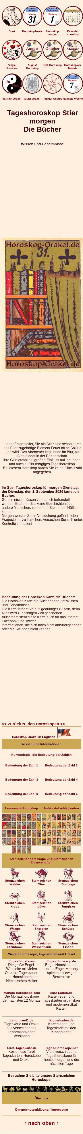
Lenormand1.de (21, 1020)
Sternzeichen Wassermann (41, 945)
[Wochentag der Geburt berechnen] (52, 92)
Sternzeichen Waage (15, 926)
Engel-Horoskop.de (61, 961)
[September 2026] (52, 59)
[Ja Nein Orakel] (12, 92)
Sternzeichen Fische (68, 945)
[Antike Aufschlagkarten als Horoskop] (61, 852)
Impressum (59, 1109)
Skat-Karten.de (61, 993)
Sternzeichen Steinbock (15, 945)
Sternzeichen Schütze (68, 926)
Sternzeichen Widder (15, 882)
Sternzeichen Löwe (41, 904)
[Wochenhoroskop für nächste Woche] (73, 92)
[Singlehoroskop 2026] (12, 59)
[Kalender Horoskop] (73, 25)
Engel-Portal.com (22, 961)
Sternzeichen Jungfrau (68, 904)
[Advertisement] (41, 192)
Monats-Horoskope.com (22, 993)
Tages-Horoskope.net (61, 1048)
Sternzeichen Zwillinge (68, 882)
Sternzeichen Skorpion (41, 926)
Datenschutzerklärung (32, 1109)
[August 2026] (32, 59)
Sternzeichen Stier (41, 882)
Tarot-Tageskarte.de (22, 1048)
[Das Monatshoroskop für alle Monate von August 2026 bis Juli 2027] (73, 59)
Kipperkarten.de (61, 1020)
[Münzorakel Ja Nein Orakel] (32, 92)
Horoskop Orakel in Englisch (34, 737)
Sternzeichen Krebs (15, 904)
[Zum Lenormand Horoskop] (21, 852)
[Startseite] (12, 25)
